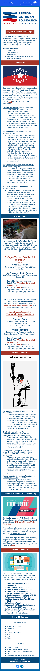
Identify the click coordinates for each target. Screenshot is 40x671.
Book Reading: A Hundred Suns (19, 589)
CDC (9, 653)
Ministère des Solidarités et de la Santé (21, 655)
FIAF (21, 518)
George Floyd (14, 422)
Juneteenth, (23, 121)
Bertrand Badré (20, 319)
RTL (8, 636)
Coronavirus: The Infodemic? (18, 587)
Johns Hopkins (12, 647)
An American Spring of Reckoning (16, 411)
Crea (9, 593)
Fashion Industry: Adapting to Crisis (21, 609)
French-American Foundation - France (18, 305)
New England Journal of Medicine (19, 651)
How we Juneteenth (10, 108)
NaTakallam (22, 241)
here (10, 102)
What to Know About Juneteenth (15, 186)
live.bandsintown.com (18, 534)
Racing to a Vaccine (14, 603)
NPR (9, 630)
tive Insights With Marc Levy (22, 593)
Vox (8, 634)
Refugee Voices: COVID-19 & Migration (20, 258)
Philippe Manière (20, 330)
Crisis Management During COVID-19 (21, 595)
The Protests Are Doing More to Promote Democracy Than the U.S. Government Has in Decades (16, 433)
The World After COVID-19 (20, 314)
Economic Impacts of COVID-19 (19, 597)
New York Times (16, 626)
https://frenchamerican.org (20, 661)
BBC (9, 638)
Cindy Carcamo (26, 273)
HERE (19, 287)
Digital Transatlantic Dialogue (20, 32)
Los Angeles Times (14, 632)
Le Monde (10, 628)
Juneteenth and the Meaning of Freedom (18, 131)
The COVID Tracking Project (17, 649)
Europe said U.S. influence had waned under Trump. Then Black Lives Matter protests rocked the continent (18, 451)
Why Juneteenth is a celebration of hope (18, 165)
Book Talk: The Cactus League (19, 591)
